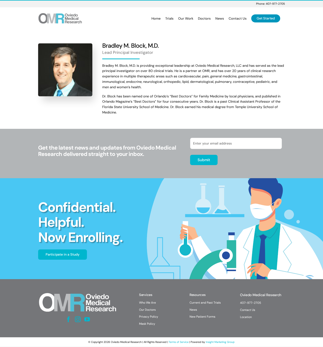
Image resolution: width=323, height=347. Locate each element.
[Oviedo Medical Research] (77, 292)
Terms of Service (179, 342)
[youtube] (87, 319)
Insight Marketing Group (220, 342)
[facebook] (68, 319)
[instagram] (78, 319)
